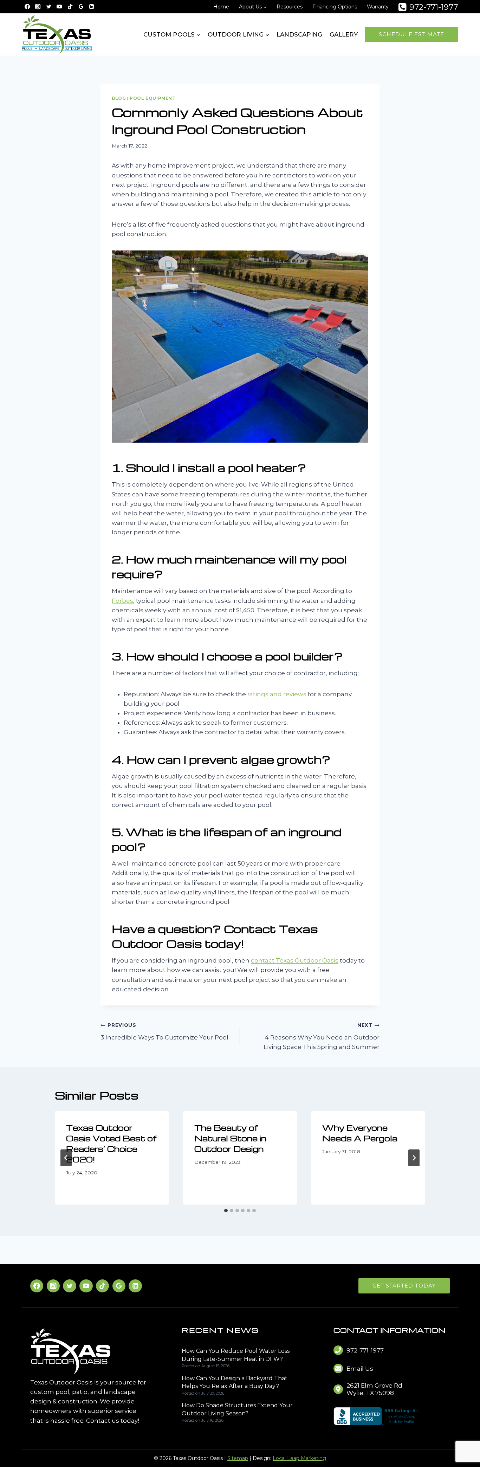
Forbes (122, 600)
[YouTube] (59, 6)
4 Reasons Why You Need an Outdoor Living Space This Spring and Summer (322, 1036)
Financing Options (334, 7)
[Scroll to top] (462, 1439)
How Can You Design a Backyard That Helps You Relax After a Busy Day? (234, 1382)
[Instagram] (38, 6)
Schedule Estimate (411, 34)
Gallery (344, 34)
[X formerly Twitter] (48, 6)
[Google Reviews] (81, 6)
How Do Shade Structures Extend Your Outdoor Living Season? (237, 1409)
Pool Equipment (152, 98)
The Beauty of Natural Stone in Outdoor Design (230, 1138)
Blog (119, 98)
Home (221, 7)
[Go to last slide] (66, 1157)
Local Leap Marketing (299, 1458)
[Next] (414, 1157)
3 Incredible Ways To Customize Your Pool (164, 1031)
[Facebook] (27, 6)
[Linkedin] (91, 6)
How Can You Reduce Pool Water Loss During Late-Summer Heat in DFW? (236, 1355)
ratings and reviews (276, 694)
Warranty (378, 7)
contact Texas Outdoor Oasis (294, 960)
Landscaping (299, 34)
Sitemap (237, 1458)
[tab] (226, 1210)
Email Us (359, 1368)
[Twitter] (69, 1285)
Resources (290, 7)
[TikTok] (70, 6)
